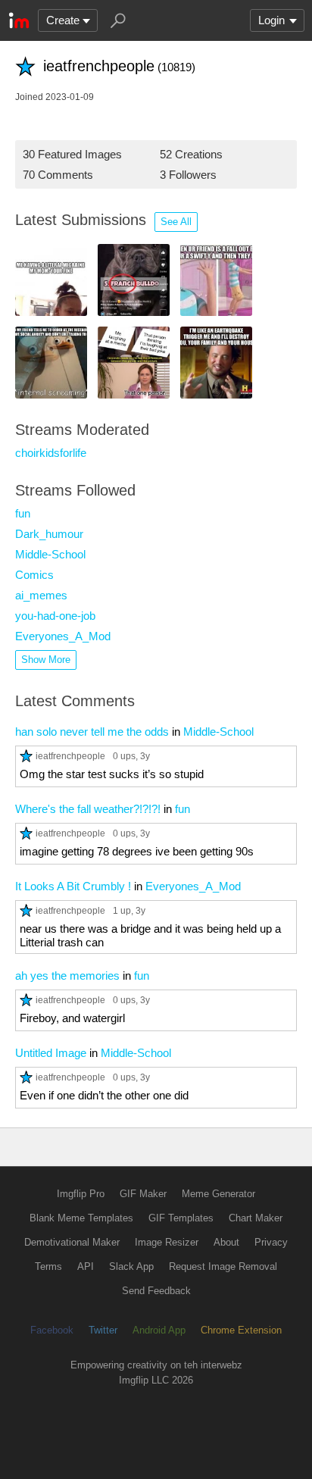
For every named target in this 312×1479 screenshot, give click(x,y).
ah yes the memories (67, 975)
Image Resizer (166, 1242)
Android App (159, 1330)
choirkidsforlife (50, 452)
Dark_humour (49, 533)
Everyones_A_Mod (63, 636)
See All (176, 221)
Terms (48, 1266)
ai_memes (41, 595)
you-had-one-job (55, 615)
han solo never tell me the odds (92, 731)
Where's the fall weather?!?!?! (88, 808)
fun (22, 513)
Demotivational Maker (72, 1242)
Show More (45, 659)
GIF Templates (181, 1218)
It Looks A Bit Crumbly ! (73, 886)
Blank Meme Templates (81, 1218)
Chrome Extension (241, 1330)
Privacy (271, 1242)
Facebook (51, 1330)
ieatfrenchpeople (70, 756)
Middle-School (50, 554)
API (85, 1266)
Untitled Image (50, 1052)
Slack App (131, 1266)
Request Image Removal (223, 1266)
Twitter (103, 1330)
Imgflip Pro (81, 1193)
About (226, 1242)
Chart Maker (255, 1218)
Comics (34, 574)
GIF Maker (143, 1193)
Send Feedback (156, 1290)
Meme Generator (218, 1193)
